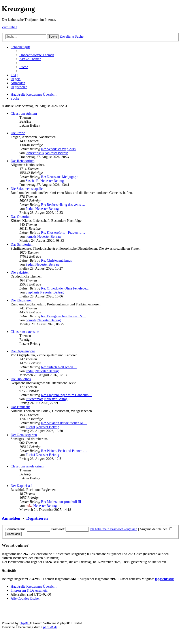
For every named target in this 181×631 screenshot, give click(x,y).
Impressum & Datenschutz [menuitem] (29, 590)
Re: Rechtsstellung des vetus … (63, 204)
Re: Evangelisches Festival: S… (63, 316)
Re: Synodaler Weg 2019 (58, 149)
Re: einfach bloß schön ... (59, 367)
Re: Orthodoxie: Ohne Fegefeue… (65, 288)
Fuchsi (30, 427)
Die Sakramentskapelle (27, 189)
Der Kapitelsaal (21, 486)
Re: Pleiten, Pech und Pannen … (64, 451)
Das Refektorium (22, 161)
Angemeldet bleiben (154, 529)
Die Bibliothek (21, 379)
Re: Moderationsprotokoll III (61, 502)
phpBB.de (50, 627)
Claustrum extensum (25, 332)
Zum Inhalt (9, 27)
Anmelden (11, 518)
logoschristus (35, 153)
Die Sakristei (19, 272)
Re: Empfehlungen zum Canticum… (66, 395)
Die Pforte (18, 133)
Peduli (30, 208)
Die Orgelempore (23, 351)
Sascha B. (33, 181)
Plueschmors (34, 399)
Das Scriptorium (22, 244)
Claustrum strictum (24, 113)
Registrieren (37, 518)
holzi (29, 506)
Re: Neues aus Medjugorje (59, 177)
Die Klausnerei (21, 300)
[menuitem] (36, 55)
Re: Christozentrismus (56, 260)
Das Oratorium (21, 216)
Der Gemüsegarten (24, 435)
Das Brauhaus (20, 407)
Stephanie (32, 292)
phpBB (24, 623)
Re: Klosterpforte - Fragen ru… (63, 232)
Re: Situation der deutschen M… (64, 423)
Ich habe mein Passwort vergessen (113, 529)
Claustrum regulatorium (27, 466)
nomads (31, 236)
